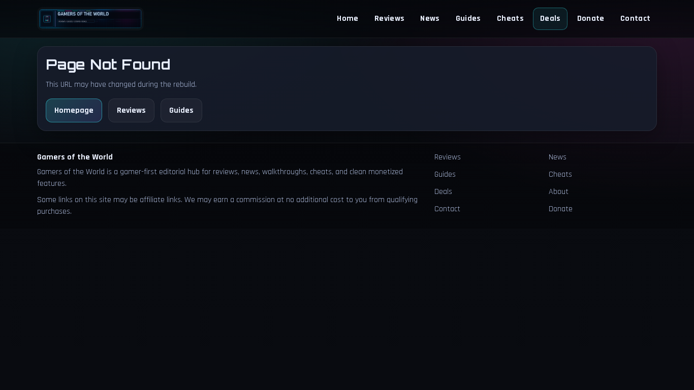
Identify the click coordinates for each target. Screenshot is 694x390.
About (559, 191)
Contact (635, 18)
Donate (591, 18)
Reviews (389, 18)
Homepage (73, 110)
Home (347, 18)
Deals (550, 18)
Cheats (510, 18)
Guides (468, 18)
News (429, 18)
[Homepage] (90, 18)
